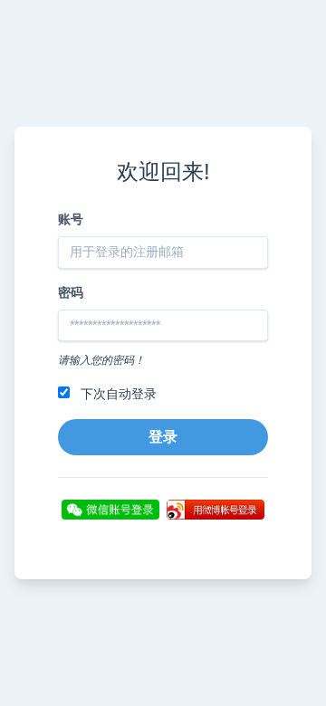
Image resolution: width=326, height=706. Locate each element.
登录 (163, 436)
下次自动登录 (117, 393)
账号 (70, 219)
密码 (70, 292)
